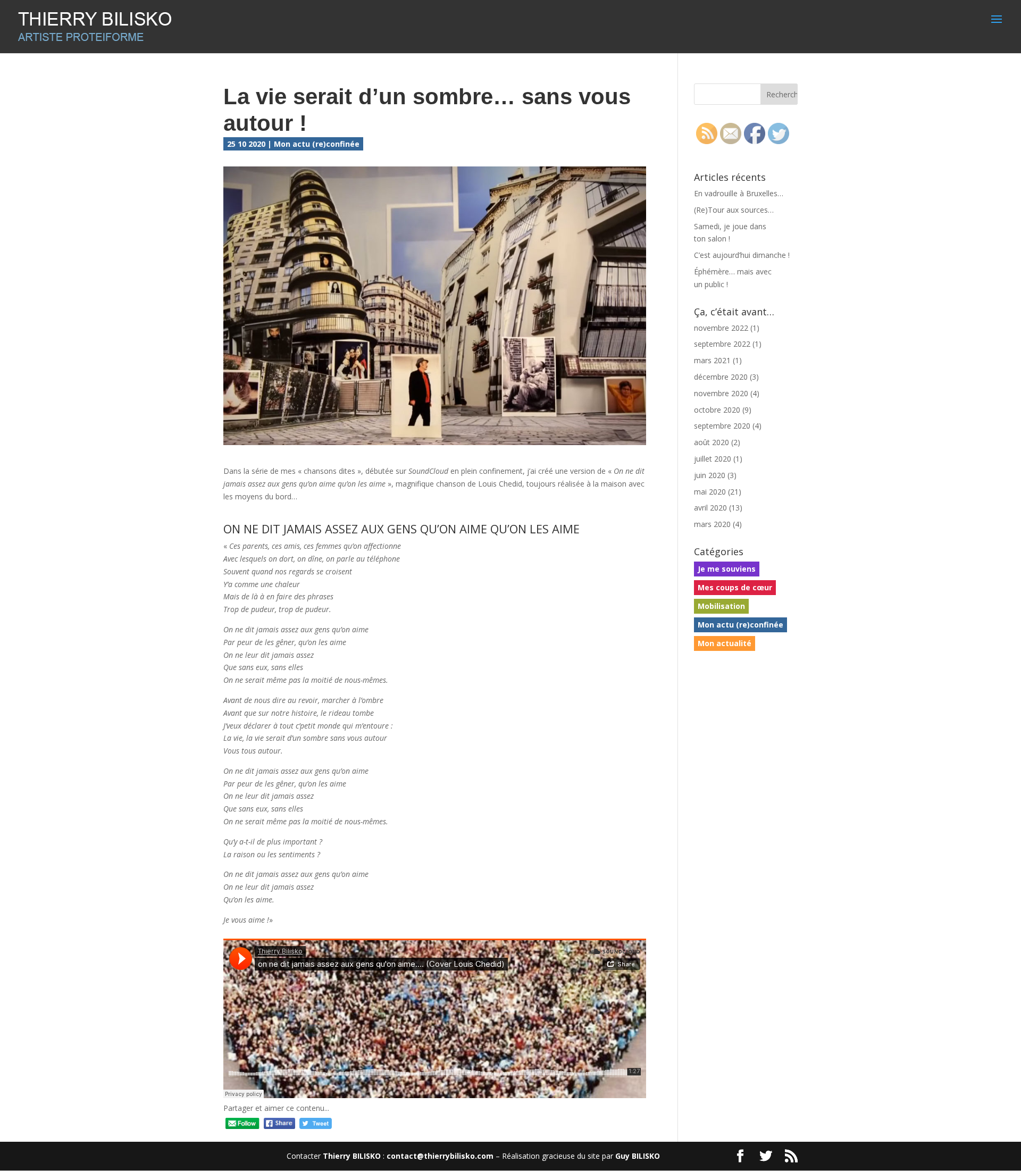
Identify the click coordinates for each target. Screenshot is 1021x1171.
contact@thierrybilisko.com (440, 1156)
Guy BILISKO (637, 1156)
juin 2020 (709, 475)
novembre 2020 (721, 393)
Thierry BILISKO (352, 1156)
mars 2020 (712, 524)
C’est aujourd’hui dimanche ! (742, 255)
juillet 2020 (712, 459)
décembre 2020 (721, 377)
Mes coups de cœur (735, 587)
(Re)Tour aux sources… (734, 210)
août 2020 (711, 442)
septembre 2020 (722, 426)
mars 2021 (712, 360)
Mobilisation (721, 606)
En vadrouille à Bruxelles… (738, 193)
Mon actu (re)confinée (316, 144)
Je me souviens (727, 569)
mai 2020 (710, 492)
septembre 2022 (722, 344)
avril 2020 (710, 508)
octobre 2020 (717, 410)
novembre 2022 (721, 328)
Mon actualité (724, 643)
